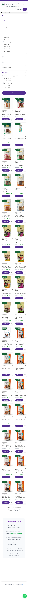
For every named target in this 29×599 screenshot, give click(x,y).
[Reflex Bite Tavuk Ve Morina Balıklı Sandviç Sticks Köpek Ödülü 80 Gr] (7, 256)
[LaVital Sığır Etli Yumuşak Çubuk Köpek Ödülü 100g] (7, 435)
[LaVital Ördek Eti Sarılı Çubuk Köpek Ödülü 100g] (7, 359)
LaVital (16, 341)
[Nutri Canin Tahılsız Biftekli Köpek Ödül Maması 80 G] (7, 154)
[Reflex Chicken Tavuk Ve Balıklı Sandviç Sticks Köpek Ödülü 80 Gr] (7, 282)
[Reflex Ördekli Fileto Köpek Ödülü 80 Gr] (7, 307)
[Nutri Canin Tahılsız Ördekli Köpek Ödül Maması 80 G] (21, 180)
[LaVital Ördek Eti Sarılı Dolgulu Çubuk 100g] (7, 410)
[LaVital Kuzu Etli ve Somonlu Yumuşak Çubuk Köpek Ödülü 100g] (21, 435)
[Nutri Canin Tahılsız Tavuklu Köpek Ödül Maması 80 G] (7, 205)
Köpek (9, 12)
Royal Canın (4, 341)
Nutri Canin (4, 111)
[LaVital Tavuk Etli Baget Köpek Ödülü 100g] (21, 333)
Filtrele (14, 92)
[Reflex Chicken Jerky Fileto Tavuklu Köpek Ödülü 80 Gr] (21, 256)
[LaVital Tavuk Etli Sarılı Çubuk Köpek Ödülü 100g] (21, 359)
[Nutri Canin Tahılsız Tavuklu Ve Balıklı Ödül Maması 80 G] (21, 205)
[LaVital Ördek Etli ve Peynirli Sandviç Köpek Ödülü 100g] (21, 486)
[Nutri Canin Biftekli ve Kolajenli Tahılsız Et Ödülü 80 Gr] (21, 103)
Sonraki (17, 510)
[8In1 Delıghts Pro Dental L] (21, 129)
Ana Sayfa (4, 12)
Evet (25, 9)
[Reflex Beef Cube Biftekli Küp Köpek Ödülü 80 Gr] (7, 231)
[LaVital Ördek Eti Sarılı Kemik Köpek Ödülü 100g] (21, 384)
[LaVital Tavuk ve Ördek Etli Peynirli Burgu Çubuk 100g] (7, 384)
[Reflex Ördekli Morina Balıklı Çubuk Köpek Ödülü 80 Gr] (21, 307)
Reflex (3, 239)
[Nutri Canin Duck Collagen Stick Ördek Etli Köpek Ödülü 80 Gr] (7, 103)
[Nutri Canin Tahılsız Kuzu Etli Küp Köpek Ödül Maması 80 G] (21, 154)
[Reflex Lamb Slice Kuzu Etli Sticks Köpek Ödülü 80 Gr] (21, 282)
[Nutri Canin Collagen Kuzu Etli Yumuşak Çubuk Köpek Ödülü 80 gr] (7, 129)
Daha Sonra (19, 9)
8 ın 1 (16, 137)
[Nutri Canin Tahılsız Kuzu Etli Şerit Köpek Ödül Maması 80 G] (7, 180)
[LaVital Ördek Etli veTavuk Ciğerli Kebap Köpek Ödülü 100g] (7, 486)
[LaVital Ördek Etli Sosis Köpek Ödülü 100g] (7, 461)
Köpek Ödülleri (15, 12)
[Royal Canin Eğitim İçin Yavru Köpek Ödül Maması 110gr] (7, 333)
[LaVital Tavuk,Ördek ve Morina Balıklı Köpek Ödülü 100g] (21, 410)
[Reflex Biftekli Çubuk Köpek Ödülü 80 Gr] (21, 231)
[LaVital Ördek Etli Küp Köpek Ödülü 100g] (21, 461)
